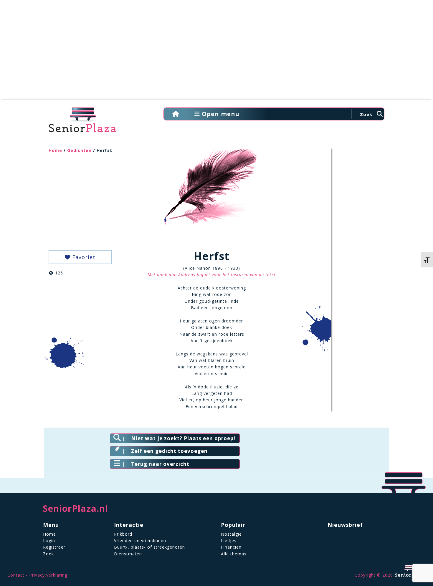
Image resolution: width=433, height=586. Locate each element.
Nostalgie (231, 534)
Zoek (48, 554)
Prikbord (123, 534)
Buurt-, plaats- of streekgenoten (149, 547)
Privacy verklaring (48, 575)
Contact (15, 575)
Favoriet (82, 257)
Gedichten (79, 150)
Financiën (231, 547)
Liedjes (229, 540)
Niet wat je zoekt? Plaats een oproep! (183, 438)
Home (55, 150)
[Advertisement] (216, 53)
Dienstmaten (128, 554)
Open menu (219, 114)
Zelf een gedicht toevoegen (169, 451)
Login (49, 540)
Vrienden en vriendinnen (140, 540)
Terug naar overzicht (160, 464)
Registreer (54, 547)
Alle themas (234, 554)
